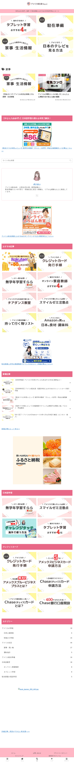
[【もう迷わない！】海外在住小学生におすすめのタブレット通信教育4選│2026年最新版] (18, 25)
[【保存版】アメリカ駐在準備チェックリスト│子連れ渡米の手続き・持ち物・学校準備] (55, 25)
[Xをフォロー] (37, 195)
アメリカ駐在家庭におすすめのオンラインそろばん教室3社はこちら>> (28, 236)
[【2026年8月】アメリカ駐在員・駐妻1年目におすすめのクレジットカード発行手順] (55, 261)
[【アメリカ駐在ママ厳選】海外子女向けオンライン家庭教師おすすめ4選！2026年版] (55, 281)
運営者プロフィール (55, 756)
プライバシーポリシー (60, 753)
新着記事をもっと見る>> (11, 429)
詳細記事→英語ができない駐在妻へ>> (16, 731)
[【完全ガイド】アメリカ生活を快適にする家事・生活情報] (18, 47)
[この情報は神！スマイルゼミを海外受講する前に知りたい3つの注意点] (55, 302)
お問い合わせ (37, 753)
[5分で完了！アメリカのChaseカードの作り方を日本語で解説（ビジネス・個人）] (55, 582)
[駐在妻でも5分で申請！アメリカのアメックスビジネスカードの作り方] (55, 561)
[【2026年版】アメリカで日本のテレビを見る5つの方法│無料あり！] (55, 47)
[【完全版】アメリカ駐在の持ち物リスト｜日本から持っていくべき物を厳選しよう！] (19, 322)
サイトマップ (19, 756)
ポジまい (37, 184)
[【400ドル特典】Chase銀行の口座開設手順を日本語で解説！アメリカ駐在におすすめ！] (55, 602)
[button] (70, 160)
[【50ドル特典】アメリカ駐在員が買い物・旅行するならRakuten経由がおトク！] (19, 261)
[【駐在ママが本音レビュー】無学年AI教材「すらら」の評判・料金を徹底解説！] (19, 281)
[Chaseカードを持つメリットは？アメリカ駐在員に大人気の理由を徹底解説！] (19, 602)
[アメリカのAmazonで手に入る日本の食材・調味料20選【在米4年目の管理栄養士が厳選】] (55, 322)
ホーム (13, 753)
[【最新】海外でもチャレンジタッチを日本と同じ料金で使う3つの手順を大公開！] (19, 528)
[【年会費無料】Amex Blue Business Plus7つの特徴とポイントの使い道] (19, 582)
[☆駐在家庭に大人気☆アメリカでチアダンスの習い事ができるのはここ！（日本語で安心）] (19, 302)
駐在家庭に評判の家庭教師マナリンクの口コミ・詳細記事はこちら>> (27, 364)
